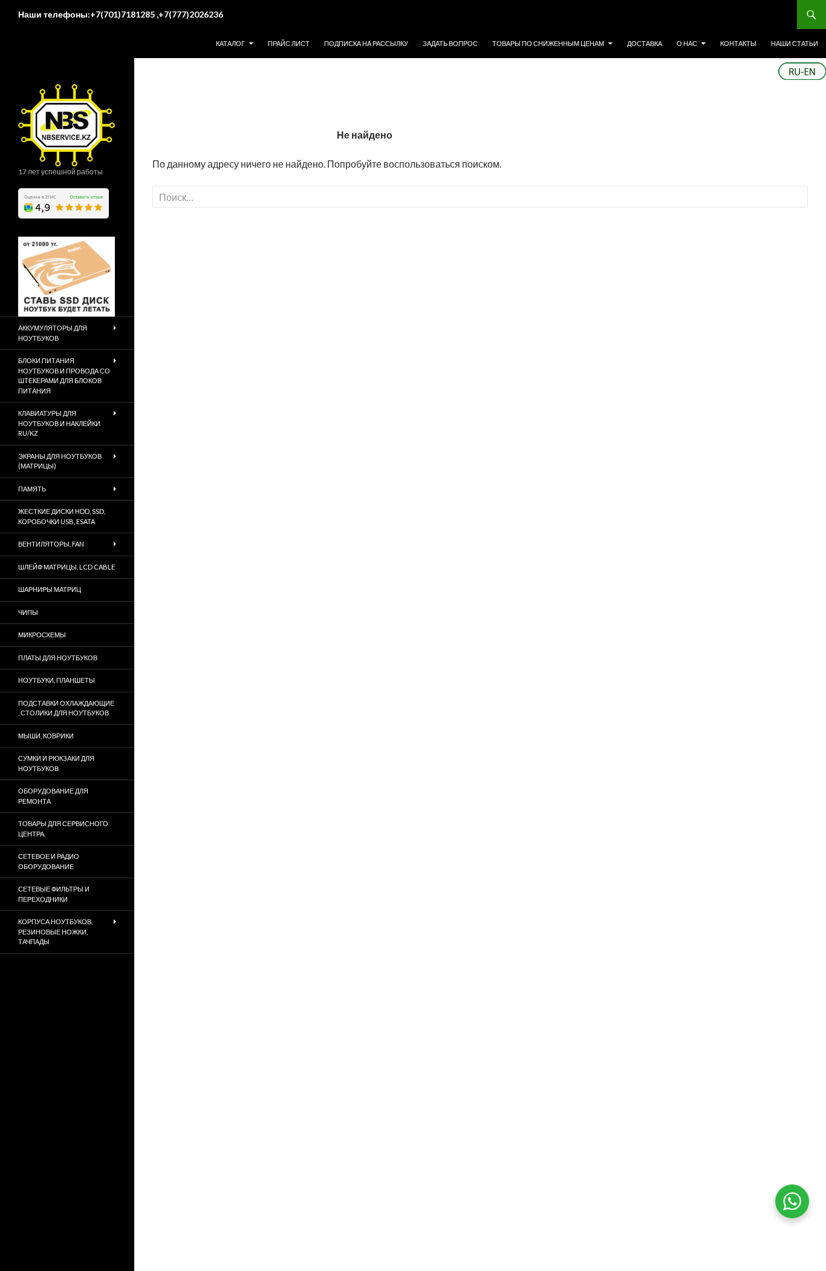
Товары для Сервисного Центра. (63, 828)
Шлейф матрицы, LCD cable (66, 567)
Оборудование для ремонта (53, 796)
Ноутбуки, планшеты (56, 680)
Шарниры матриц (49, 589)
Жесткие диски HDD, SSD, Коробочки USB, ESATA (61, 516)
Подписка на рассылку (366, 43)
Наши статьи (794, 43)
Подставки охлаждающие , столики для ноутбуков (66, 708)
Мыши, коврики (46, 736)
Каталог (230, 43)
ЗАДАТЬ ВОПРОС (450, 43)
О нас (687, 43)
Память (32, 489)
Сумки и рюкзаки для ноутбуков (56, 763)
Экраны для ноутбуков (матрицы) (60, 461)
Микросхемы (42, 635)
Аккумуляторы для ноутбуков (52, 333)
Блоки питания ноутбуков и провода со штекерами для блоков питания (64, 375)
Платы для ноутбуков (57, 658)
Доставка (644, 43)
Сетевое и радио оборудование (48, 861)
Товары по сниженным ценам (548, 43)
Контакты (738, 43)
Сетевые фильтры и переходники (53, 894)
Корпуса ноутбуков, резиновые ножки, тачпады (55, 931)
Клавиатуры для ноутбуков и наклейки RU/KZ (59, 423)
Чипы (28, 612)
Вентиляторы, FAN (51, 544)
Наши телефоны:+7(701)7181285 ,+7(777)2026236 (120, 14)
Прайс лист (289, 43)
